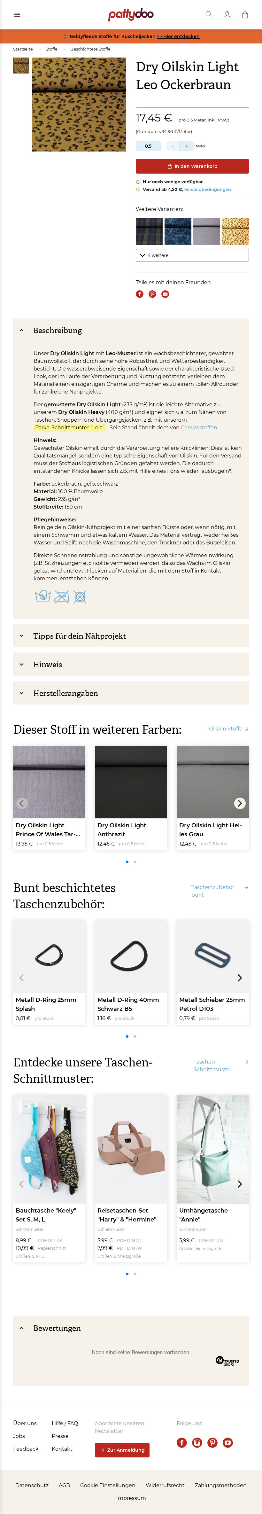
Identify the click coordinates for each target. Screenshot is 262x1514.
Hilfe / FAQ (65, 1423)
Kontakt (62, 1449)
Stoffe (52, 48)
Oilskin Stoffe (226, 729)
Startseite (23, 48)
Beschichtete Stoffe (90, 48)
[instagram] (197, 1443)
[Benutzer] (227, 15)
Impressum (131, 1498)
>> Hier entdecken (178, 36)
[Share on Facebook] (139, 294)
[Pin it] (152, 294)
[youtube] (228, 1443)
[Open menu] (17, 15)
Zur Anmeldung (126, 1450)
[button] (245, 15)
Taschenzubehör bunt (212, 891)
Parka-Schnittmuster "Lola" (69, 428)
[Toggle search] (209, 15)
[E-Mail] (165, 294)
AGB (64, 1485)
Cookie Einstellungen (107, 1485)
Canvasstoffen (199, 428)
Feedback (26, 1449)
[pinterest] (212, 1443)
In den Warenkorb (196, 166)
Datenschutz (32, 1485)
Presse (60, 1436)
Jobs (19, 1436)
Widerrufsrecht (165, 1485)
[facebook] (182, 1443)
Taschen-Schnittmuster (212, 1066)
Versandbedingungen (207, 189)
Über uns (25, 1423)
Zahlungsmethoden (221, 1485)
